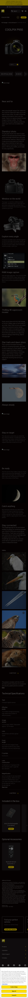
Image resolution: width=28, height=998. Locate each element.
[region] (14, 982)
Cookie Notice (5, 984)
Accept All (14, 995)
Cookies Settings (14, 987)
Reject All (14, 991)
